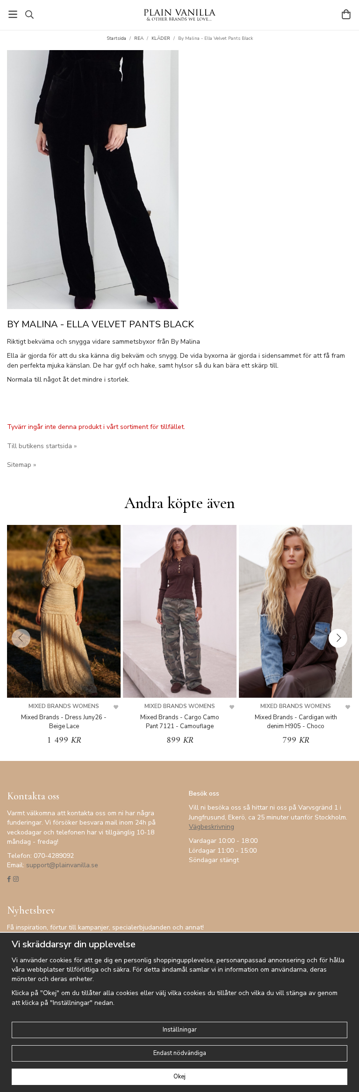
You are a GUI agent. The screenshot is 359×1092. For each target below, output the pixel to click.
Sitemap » (21, 464)
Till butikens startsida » (42, 446)
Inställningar (180, 1030)
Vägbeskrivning (211, 826)
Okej (179, 1076)
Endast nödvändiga (179, 1053)
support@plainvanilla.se (62, 865)
